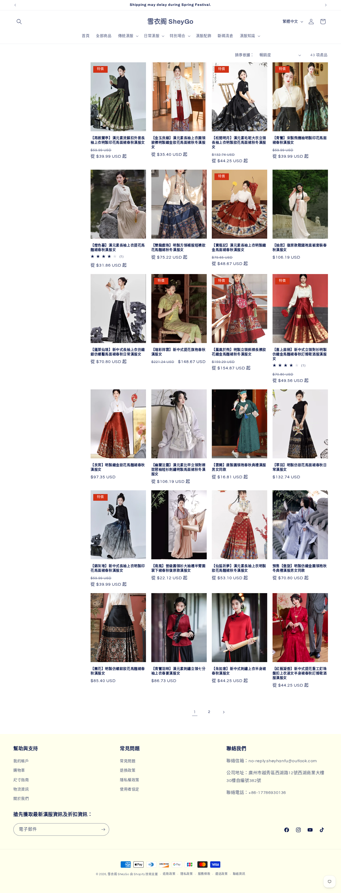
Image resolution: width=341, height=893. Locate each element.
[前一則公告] (15, 5)
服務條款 (204, 873)
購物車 (19, 770)
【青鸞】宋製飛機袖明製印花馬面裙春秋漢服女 (300, 140)
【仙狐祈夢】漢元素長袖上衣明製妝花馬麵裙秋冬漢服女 (239, 568)
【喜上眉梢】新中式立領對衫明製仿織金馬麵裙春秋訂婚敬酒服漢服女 (300, 354)
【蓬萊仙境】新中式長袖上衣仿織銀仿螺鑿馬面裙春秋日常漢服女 (118, 352)
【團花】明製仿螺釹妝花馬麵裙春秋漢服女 (118, 671)
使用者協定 (129, 789)
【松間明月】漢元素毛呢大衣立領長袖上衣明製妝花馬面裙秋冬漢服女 (239, 142)
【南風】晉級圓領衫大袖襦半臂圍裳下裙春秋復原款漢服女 (178, 568)
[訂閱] (103, 829)
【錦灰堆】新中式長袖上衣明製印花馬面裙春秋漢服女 (118, 568)
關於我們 (21, 799)
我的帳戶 (21, 761)
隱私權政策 (129, 780)
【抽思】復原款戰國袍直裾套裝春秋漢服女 (300, 247)
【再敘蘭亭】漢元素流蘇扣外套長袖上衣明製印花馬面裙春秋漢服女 (118, 140)
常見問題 (127, 761)
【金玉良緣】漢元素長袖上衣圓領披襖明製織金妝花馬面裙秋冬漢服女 (178, 142)
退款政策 (169, 873)
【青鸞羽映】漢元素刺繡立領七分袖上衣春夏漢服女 (178, 671)
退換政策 (127, 770)
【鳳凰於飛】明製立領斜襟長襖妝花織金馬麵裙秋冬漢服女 (239, 352)
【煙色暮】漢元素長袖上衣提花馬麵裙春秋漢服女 (118, 247)
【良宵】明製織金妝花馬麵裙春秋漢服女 (118, 467)
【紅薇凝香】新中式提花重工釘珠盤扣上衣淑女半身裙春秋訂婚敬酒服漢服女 (300, 673)
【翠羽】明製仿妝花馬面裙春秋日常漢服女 (300, 467)
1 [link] (194, 712)
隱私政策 (186, 873)
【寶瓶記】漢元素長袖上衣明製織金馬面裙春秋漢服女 (239, 247)
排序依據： (244, 55)
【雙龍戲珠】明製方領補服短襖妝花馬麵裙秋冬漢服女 (178, 247)
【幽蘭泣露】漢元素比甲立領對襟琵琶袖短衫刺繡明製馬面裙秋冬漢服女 (178, 469)
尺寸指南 (21, 780)
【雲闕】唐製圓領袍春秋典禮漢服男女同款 (239, 467)
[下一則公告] (326, 5)
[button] (19, 21)
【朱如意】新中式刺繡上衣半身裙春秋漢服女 (239, 671)
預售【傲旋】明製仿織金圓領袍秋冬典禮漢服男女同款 (300, 568)
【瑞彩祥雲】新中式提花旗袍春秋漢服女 (178, 352)
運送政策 (221, 873)
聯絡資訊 (239, 873)
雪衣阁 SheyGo (118, 874)
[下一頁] (223, 712)
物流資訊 (21, 789)
